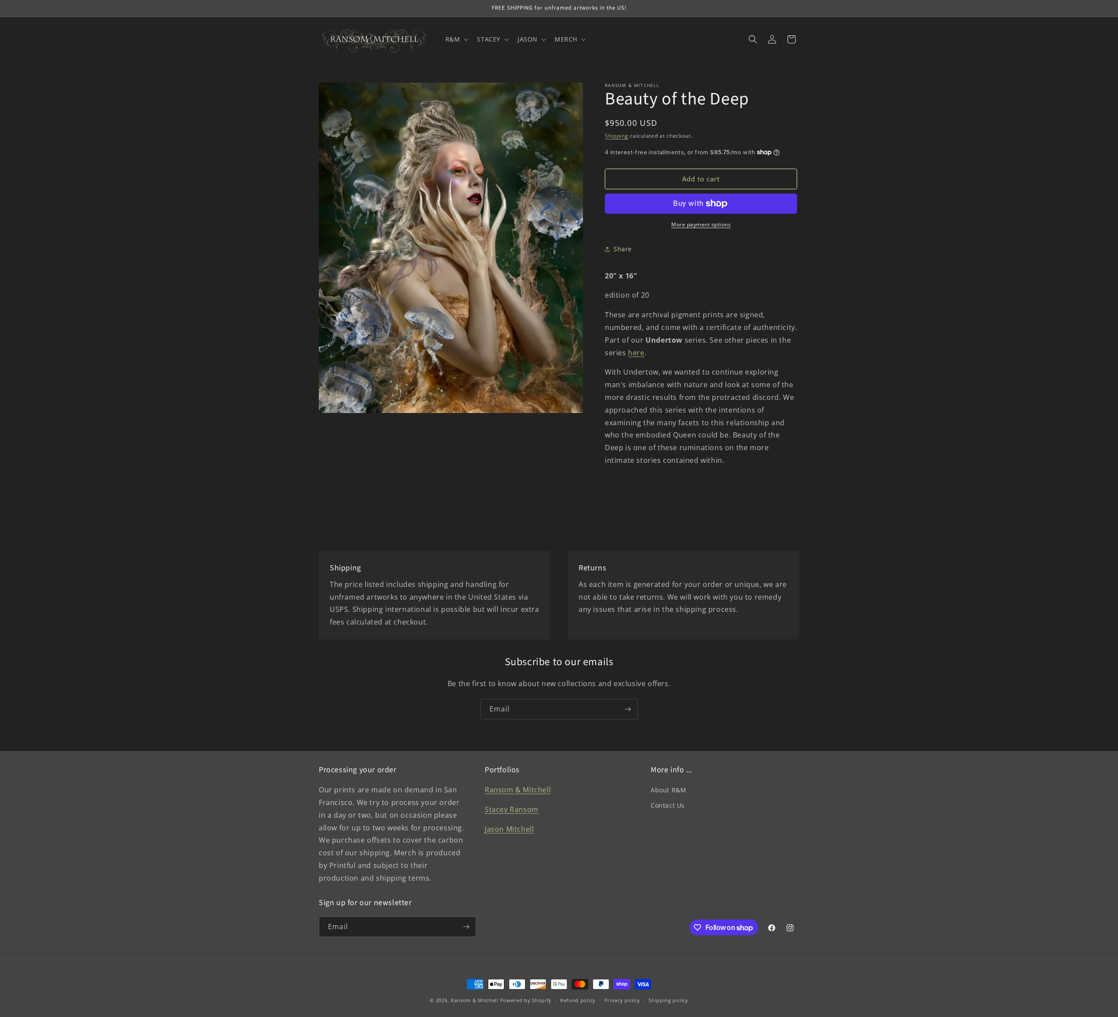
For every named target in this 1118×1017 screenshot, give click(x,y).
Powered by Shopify (526, 1000)
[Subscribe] (627, 709)
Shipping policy (668, 1000)
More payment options (701, 224)
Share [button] (623, 249)
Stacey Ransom (511, 809)
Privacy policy (622, 1000)
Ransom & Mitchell (518, 790)
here (636, 353)
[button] (456, 39)
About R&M (668, 790)
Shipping (616, 135)
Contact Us (668, 805)
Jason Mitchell (509, 829)
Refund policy (578, 1000)
